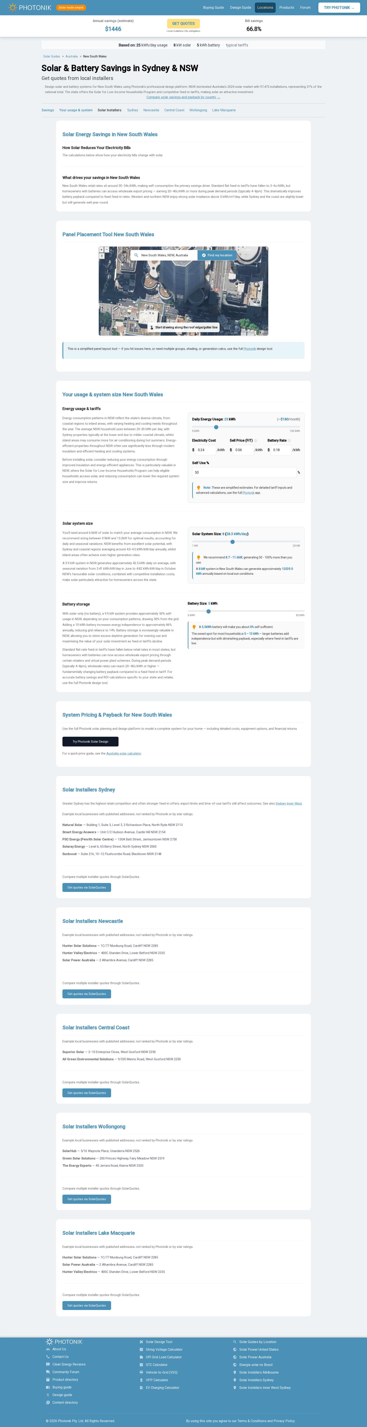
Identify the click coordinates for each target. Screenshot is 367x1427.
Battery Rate (279, 440)
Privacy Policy (284, 1421)
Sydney (132, 110)
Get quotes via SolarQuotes (87, 887)
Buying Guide (213, 7)
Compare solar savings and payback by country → (183, 97)
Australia (72, 56)
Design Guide (240, 7)
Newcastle (151, 110)
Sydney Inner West (289, 803)
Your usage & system (76, 110)
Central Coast (174, 110)
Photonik (250, 349)
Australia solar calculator (123, 753)
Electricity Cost (204, 440)
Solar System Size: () (220, 534)
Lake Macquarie (224, 110)
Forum (305, 7)
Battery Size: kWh (202, 603)
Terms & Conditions (252, 1421)
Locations (265, 7)
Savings (48, 110)
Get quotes (183, 23)
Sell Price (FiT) (243, 440)
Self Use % (200, 463)
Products (286, 7)
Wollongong (198, 110)
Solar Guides (51, 56)
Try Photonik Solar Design (90, 741)
